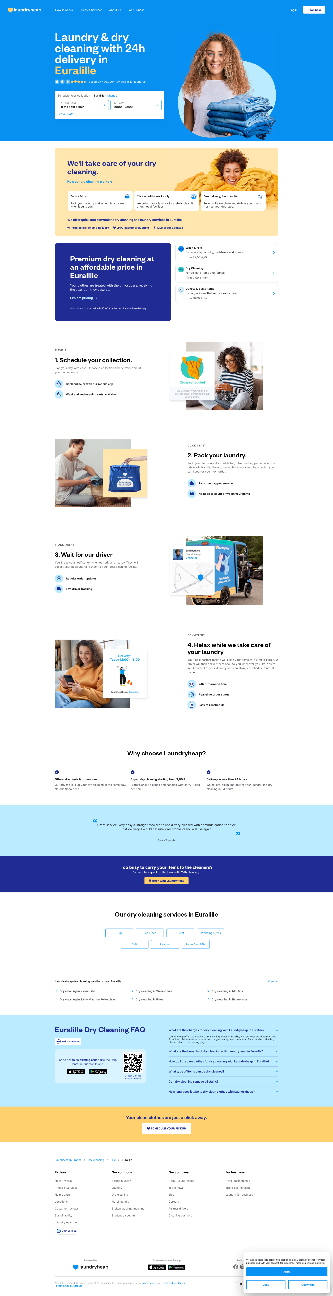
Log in (293, 10)
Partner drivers (178, 1208)
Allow (286, 1271)
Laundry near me (66, 1222)
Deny (266, 1284)
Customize (307, 1284)
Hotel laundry (120, 1201)
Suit (134, 944)
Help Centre (63, 1194)
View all (273, 981)
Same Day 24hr (195, 944)
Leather (165, 944)
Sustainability (63, 1215)
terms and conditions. (173, 1283)
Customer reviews (67, 1208)
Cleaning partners (180, 1215)
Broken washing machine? (129, 1208)
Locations (61, 1201)
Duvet (180, 933)
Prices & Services (91, 10)
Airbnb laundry (121, 1180)
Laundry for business (239, 1194)
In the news (176, 1187)
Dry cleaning (96, 1160)
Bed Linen (149, 933)
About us (115, 10)
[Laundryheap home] (24, 10)
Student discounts (123, 1215)
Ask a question (71, 1041)
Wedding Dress (211, 933)
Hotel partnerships (237, 1180)
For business (136, 10)
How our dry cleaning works (88, 181)
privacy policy (149, 1283)
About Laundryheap (181, 1180)
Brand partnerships (237, 1187)
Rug (119, 933)
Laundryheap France (68, 1160)
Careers (174, 1201)
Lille (113, 1160)
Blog (171, 1194)
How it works (64, 10)
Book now (314, 10)
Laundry (117, 1187)
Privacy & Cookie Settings (68, 1285)
